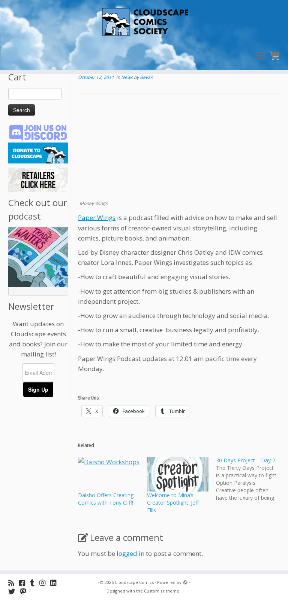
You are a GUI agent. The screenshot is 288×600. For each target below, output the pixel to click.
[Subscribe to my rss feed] (13, 583)
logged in (130, 553)
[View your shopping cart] (275, 54)
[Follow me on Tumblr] (34, 583)
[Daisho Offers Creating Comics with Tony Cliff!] (109, 474)
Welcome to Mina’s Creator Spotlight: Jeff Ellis (173, 503)
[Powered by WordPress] (185, 581)
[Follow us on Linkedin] (55, 583)
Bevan (146, 77)
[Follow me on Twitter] (14, 591)
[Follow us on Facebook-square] (24, 583)
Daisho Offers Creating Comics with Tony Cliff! (106, 499)
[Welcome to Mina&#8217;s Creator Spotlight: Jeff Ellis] (177, 474)
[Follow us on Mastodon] (25, 591)
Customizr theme (161, 591)
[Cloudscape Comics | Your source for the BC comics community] (144, 22)
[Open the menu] (260, 56)
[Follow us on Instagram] (44, 583)
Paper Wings (97, 217)
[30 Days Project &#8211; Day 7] (250, 479)
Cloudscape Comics (134, 582)
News (127, 77)
